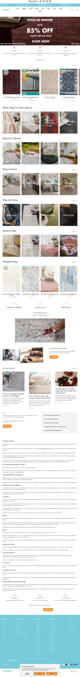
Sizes (43, 8)
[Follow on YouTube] (14, 660)
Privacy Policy (20, 622)
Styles (48, 8)
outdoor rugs (21, 557)
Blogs (69, 624)
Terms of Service (20, 631)
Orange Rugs (38, 642)
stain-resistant (18, 586)
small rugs (55, 488)
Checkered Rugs (53, 624)
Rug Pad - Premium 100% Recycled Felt (30, 98)
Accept (39, 673)
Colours (36, 8)
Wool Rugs (52, 653)
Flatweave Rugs (53, 631)
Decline (51, 673)
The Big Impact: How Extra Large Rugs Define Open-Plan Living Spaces (66, 390)
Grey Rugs (38, 635)
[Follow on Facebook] (3, 660)
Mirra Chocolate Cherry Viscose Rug (11, 97)
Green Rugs (38, 633)
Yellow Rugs (38, 655)
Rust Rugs (38, 648)
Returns (18, 626)
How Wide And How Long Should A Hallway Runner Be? (40, 397)
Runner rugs (5, 482)
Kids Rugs (52, 635)
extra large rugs (43, 448)
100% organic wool (13, 456)
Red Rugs (38, 646)
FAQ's (69, 628)
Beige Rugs (38, 622)
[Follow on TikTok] (17, 660)
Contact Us (7, 426)
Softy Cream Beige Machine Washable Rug (11, 294)
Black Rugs (38, 624)
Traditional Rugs (53, 651)
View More (53, 357)
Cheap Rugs (52, 622)
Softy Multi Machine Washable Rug (30, 294)
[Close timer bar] (78, 1)
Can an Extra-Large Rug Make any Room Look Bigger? (13, 395)
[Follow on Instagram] (9, 660)
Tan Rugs (37, 651)
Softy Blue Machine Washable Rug (68, 294)
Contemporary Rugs (54, 626)
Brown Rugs (38, 628)
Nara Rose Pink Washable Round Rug (49, 294)
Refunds (18, 624)
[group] (40, 31)
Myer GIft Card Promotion (22, 633)
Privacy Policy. (46, 670)
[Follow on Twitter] (6, 660)
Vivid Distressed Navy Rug (69, 97)
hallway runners (51, 448)
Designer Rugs (53, 628)
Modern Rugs (52, 639)
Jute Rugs (51, 633)
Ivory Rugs (38, 637)
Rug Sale (40, 11)
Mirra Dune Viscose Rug (49, 97)
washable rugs (51, 508)
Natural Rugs (38, 639)
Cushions (31, 8)
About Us (70, 622)
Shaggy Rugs (52, 648)
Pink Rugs (38, 644)
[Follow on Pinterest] (11, 660)
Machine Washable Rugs (55, 637)
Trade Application (71, 631)
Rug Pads (24, 8)
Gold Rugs (38, 631)
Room (54, 8)
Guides (60, 8)
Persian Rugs (52, 644)
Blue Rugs (38, 626)
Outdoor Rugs (52, 642)
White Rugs (38, 653)
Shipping (19, 628)
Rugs (18, 8)
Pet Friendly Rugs (53, 646)
